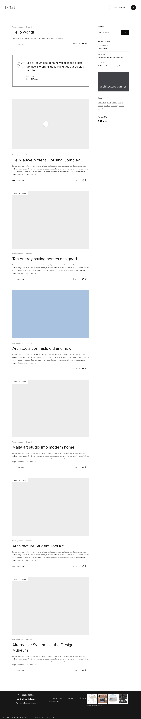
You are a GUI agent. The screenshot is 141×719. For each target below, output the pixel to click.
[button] (26, 695)
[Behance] (106, 121)
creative (114, 103)
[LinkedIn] (101, 121)
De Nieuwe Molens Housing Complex (46, 160)
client (109, 103)
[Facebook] (80, 43)
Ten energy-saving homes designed (44, 258)
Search (124, 32)
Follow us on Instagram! (94, 705)
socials (121, 106)
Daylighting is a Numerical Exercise (110, 57)
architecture (102, 103)
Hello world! (23, 32)
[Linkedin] (86, 43)
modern (107, 106)
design (120, 103)
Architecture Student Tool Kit (38, 546)
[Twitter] (83, 43)
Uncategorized (17, 27)
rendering (114, 106)
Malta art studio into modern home (43, 447)
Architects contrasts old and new (41, 348)
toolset (100, 109)
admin (30, 27)
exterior (100, 106)
